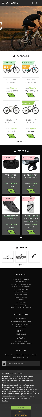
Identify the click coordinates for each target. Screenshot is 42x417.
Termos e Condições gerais (21, 287)
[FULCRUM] (34, 257)
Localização (22, 319)
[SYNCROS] (8, 257)
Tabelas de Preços (21, 295)
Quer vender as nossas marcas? (21, 284)
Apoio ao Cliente (21, 297)
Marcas (23, 247)
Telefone (22, 338)
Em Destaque (23, 56)
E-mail (22, 331)
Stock (7, 88)
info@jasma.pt (21, 334)
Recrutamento (21, 302)
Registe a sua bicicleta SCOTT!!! (21, 307)
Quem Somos (21, 282)
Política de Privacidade (21, 289)
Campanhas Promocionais (21, 279)
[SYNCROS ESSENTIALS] (21, 257)
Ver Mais (11, 95)
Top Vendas (23, 151)
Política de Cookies (20, 292)
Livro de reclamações (21, 305)
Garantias (21, 300)
